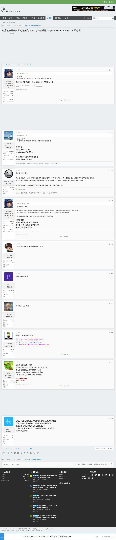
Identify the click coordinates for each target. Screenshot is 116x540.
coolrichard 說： (22, 203)
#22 (112, 132)
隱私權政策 (97, 464)
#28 (112, 332)
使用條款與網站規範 (87, 464)
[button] (13, 18)
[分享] (109, 70)
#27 (112, 303)
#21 (112, 70)
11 (24, 65)
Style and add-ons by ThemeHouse (45, 529)
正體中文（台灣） (15, 464)
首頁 (106, 464)
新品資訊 (35, 481)
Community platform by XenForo (17, 529)
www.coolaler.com (13, 101)
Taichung (11, 99)
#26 (112, 273)
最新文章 (36, 472)
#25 (112, 244)
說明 (102, 464)
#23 (112, 170)
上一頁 (5, 65)
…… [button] (21, 65)
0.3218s (28, 531)
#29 (112, 362)
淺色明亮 (6, 464)
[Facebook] (114, 530)
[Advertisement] (57, 48)
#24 (112, 200)
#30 (112, 418)
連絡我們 (77, 464)
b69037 (27, 480)
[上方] (109, 464)
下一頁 (29, 65)
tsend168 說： (21, 73)
